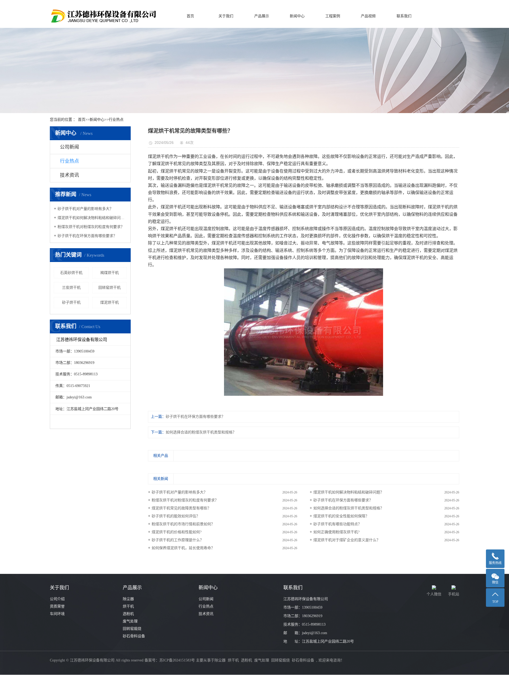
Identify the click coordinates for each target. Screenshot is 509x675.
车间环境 (57, 614)
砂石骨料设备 (134, 636)
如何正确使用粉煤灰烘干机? (336, 532)
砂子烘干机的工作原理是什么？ (178, 540)
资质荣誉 (57, 606)
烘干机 (128, 606)
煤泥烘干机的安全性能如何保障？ (341, 516)
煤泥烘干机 (109, 302)
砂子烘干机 (71, 302)
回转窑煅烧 (132, 629)
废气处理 (130, 621)
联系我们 (404, 16)
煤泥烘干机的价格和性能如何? (176, 532)
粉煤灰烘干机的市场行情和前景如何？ (183, 524)
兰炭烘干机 (71, 288)
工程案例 (332, 16)
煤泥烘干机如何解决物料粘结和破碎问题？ (92, 218)
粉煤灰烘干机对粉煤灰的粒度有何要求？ (91, 227)
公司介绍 (57, 599)
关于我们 (225, 16)
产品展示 (261, 16)
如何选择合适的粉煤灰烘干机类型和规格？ (201, 432)
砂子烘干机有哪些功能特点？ (337, 524)
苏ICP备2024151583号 (177, 660)
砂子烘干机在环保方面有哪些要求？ (87, 236)
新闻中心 (297, 16)
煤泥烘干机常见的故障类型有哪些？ (181, 508)
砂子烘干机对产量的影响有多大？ (85, 209)
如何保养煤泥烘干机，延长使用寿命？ (183, 548)
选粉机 (128, 614)
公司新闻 (69, 147)
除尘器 (128, 599)
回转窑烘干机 (109, 288)
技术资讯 (69, 175)
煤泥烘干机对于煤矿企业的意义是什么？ (346, 540)
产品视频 (368, 16)
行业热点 (116, 120)
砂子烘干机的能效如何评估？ (176, 516)
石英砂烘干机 (71, 273)
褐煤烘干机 (109, 273)
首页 (190, 16)
